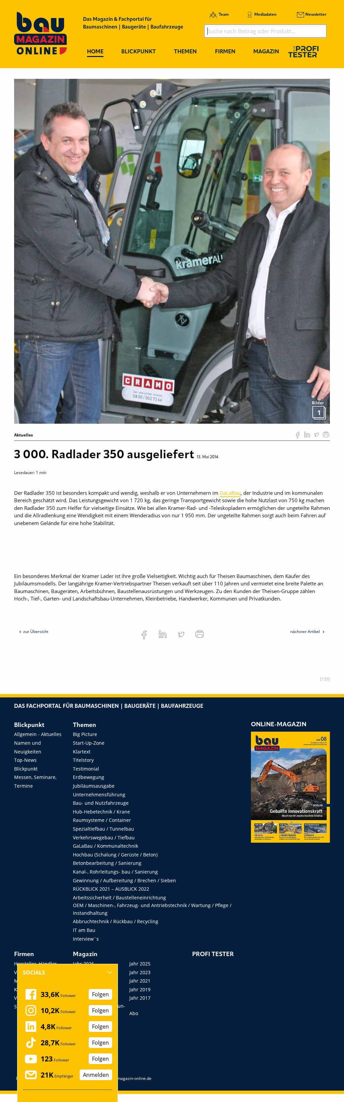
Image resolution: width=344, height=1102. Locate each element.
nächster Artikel (305, 631)
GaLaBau (230, 492)
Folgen (100, 994)
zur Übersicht (35, 631)
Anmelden (96, 1075)
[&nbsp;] (172, 250)
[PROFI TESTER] (303, 51)
